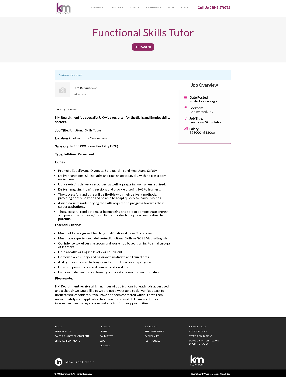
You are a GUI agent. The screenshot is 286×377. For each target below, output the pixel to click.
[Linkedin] (59, 362)
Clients (134, 7)
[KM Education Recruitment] (63, 8)
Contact (185, 7)
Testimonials (152, 341)
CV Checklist (152, 336)
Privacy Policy (197, 326)
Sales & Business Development (72, 336)
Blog (171, 7)
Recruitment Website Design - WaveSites (210, 374)
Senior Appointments (67, 341)
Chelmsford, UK (201, 112)
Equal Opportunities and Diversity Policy (204, 342)
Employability (63, 331)
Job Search (97, 7)
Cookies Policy (198, 331)
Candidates (152, 7)
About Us (116, 7)
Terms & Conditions (200, 336)
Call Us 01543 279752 (214, 7)
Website (81, 94)
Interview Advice (154, 331)
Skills (58, 326)
